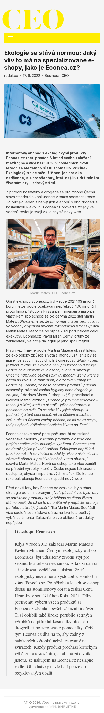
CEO (65, 75)
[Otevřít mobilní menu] (10, 38)
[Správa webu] (62, 707)
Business (52, 75)
